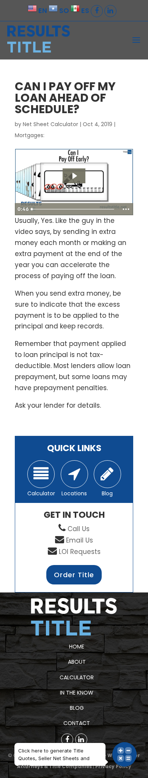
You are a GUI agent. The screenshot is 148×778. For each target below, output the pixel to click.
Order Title (74, 574)
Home (76, 646)
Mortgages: (29, 135)
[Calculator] (41, 474)
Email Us (79, 540)
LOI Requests (80, 551)
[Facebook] (97, 11)
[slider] (73, 209)
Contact (76, 723)
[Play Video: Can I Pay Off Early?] (74, 175)
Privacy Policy (113, 766)
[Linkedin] (110, 11)
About (77, 662)
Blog (77, 708)
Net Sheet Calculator (50, 124)
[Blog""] (107, 474)
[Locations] (74, 474)
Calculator (77, 677)
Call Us (79, 528)
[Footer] (67, 739)
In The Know (76, 692)
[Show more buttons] (126, 209)
